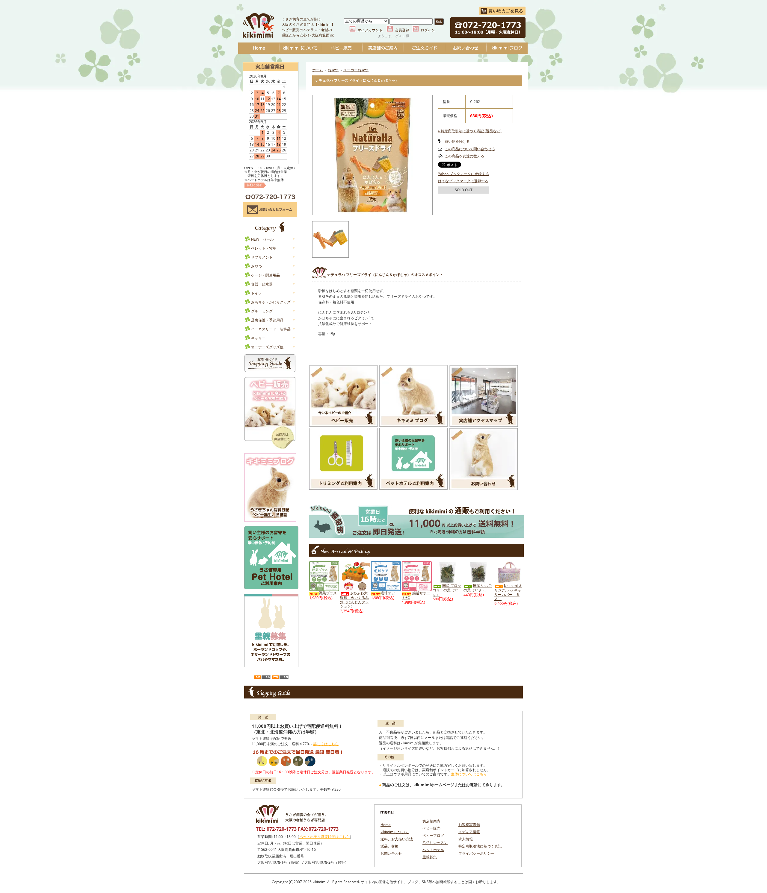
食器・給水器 (262, 284)
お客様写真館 (469, 824)
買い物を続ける (457, 141)
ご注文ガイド (424, 48)
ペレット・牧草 (263, 248)
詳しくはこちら (326, 743)
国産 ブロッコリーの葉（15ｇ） (447, 590)
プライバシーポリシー (476, 853)
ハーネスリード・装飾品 (271, 329)
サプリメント (262, 257)
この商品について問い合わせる (470, 148)
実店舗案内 (431, 821)
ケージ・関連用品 (265, 275)
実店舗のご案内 (383, 48)
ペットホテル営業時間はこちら (324, 836)
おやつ (256, 266)
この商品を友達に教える (464, 156)
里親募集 (429, 856)
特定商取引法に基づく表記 (480, 846)
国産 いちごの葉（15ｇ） (477, 588)
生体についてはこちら (469, 774)
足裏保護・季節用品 (267, 320)
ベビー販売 (341, 48)
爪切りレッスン (435, 842)
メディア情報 (469, 831)
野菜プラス (328, 593)
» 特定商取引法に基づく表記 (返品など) (470, 130)
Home (259, 48)
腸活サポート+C (416, 595)
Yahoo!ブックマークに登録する (463, 173)
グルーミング (262, 311)
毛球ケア (388, 593)
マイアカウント (370, 30)
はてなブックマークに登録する (463, 180)
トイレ (256, 293)
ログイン (428, 30)
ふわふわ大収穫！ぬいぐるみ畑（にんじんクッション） (354, 599)
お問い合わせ (465, 48)
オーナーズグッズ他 (267, 347)
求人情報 (465, 839)
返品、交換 (389, 846)
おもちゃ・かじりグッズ (271, 302)
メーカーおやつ (356, 69)
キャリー (258, 338)
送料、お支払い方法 (397, 839)
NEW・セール (262, 239)
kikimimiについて (300, 48)
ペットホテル (433, 849)
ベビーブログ (507, 48)
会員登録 (402, 30)
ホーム (317, 69)
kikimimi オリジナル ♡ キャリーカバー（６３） (508, 592)
